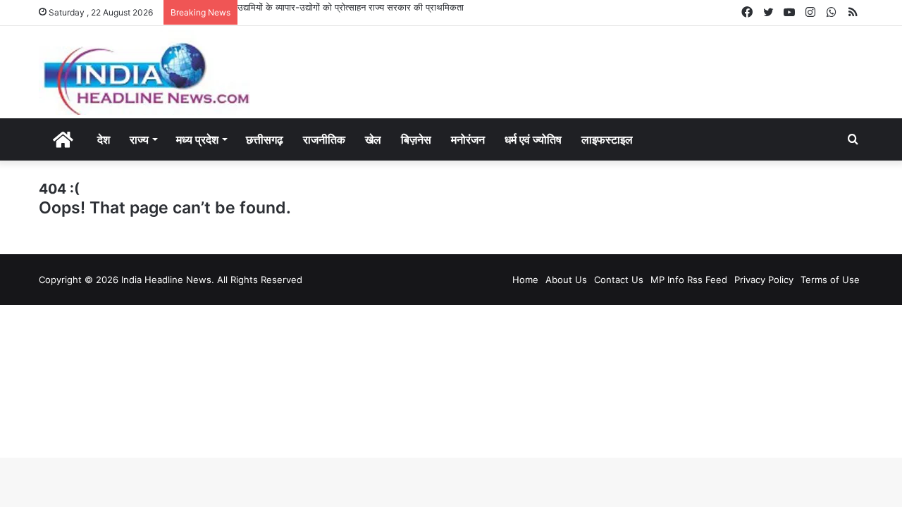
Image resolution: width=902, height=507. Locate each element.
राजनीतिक (324, 139)
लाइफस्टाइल (607, 139)
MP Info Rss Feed (688, 279)
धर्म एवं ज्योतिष (533, 139)
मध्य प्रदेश (197, 139)
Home (525, 279)
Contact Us (618, 279)
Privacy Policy (763, 279)
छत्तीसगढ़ (264, 139)
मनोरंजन (468, 139)
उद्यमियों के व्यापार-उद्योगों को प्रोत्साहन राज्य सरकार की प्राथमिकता (350, 7)
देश (103, 139)
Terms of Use (830, 279)
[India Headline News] (144, 72)
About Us (566, 279)
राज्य (139, 139)
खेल (373, 139)
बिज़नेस (416, 139)
